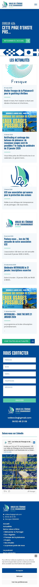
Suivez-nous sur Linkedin (12, 433)
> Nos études (8, 543)
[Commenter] (8, 491)
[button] (36, 556)
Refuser (20, 576)
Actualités (7, 526)
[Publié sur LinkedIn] (34, 442)
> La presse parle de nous (14, 545)
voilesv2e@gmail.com (19, 417)
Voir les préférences (19, 582)
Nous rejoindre (9, 553)
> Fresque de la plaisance (14, 537)
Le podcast (8, 550)
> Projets (7, 540)
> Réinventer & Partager (13, 532)
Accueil (6, 524)
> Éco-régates (9, 534)
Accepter (19, 570)
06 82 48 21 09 (19, 421)
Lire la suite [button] (7, 452)
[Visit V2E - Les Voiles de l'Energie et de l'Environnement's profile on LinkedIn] (5, 442)
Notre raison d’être (11, 529)
